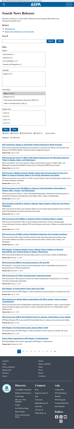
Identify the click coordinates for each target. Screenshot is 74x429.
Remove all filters (50, 133)
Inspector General (41, 393)
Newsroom (38, 400)
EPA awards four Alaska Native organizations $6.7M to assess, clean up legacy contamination (34, 301)
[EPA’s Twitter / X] (61, 417)
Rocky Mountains (27, 133)
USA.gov (38, 410)
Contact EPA (59, 390)
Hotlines (58, 396)
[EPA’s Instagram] (61, 421)
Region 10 (39, 133)
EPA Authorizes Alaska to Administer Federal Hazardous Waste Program (32, 145)
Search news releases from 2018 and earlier (19, 31)
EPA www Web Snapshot (20, 401)
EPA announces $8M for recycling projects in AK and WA (25, 262)
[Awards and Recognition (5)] (24, 64)
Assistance (5, 361)
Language (5, 70)
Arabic (4, 364)
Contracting (19, 396)
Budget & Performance (23, 393)
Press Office (6, 90)
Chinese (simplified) (44, 364)
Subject (4, 51)
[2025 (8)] (24, 116)
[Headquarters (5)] (24, 97)
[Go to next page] (51, 351)
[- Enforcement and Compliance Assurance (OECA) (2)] (24, 100)
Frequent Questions (62, 403)
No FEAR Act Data (22, 408)
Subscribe (38, 406)
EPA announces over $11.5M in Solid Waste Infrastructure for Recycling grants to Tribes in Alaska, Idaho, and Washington (35, 159)
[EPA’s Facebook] (56, 417)
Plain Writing (20, 412)
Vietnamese (42, 376)
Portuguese (5, 373)
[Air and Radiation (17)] (24, 61)
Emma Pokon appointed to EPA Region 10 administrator (25, 338)
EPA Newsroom (10, 29)
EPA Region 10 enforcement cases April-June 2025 (23, 289)
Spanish (40, 361)
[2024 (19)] (24, 119)
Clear (14, 129)
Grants (17, 405)
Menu (69, 4)
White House (39, 413)
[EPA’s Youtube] (65, 417)
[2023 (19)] (24, 123)
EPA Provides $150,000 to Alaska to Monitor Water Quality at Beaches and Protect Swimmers (36, 205)
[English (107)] (24, 74)
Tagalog (4, 376)
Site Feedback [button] (60, 406)
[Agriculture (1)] (24, 58)
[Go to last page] (55, 351)
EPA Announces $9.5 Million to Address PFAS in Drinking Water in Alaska (32, 219)
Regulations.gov (40, 403)
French (40, 367)
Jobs (36, 396)
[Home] (35, 4)
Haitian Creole (6, 370)
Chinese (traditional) (8, 367)
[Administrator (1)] (24, 54)
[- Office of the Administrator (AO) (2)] (24, 103)
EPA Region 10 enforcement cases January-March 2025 (25, 328)
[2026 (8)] (24, 113)
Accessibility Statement (23, 390)
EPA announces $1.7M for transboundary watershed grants (26, 275)
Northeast (15, 133)
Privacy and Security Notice (22, 416)
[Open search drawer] (4, 4)
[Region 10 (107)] (24, 93)
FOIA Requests (60, 400)
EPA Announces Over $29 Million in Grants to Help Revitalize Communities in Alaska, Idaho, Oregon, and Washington (34, 189)
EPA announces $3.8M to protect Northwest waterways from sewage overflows (34, 234)
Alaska (7, 133)
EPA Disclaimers (61, 393)
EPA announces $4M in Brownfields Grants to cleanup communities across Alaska (36, 317)
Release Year (6, 109)
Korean (40, 370)
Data (36, 390)
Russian (40, 373)
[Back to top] (69, 424)
